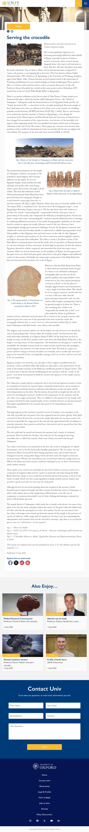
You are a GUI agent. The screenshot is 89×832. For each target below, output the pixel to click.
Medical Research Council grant (18, 618)
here (16, 548)
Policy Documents (44, 814)
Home (44, 775)
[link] (30, 821)
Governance (44, 786)
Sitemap (44, 809)
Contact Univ (44, 780)
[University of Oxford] (44, 766)
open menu (85, 3)
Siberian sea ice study (57, 618)
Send (44, 747)
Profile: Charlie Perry (57, 659)
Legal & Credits (44, 792)
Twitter (12, 31)
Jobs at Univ (44, 803)
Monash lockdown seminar (16, 659)
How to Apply (44, 797)
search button (78, 3)
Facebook (8, 31)
